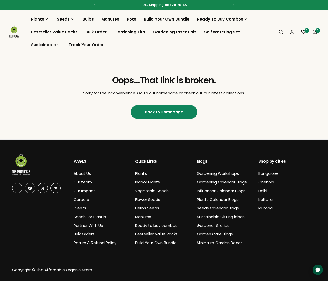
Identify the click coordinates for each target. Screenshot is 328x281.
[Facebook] (17, 188)
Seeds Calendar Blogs (218, 208)
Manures (143, 216)
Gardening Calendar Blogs (222, 182)
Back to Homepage (164, 112)
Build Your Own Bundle (156, 242)
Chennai (266, 182)
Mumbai (265, 208)
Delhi (262, 190)
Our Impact (84, 190)
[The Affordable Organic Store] (14, 31)
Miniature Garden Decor (219, 242)
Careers (81, 199)
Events (80, 208)
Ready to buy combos (156, 225)
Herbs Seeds (147, 208)
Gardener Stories (213, 225)
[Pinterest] (55, 188)
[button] (95, 5)
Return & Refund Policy (95, 242)
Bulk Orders (84, 234)
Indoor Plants (147, 182)
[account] (292, 31)
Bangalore (268, 173)
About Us (82, 173)
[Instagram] (30, 188)
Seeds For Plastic (90, 216)
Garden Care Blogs (215, 234)
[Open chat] (318, 270)
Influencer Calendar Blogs (221, 190)
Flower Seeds (147, 199)
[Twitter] (43, 188)
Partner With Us (88, 225)
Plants (141, 173)
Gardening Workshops (218, 173)
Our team (83, 182)
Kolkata (265, 199)
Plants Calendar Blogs (218, 199)
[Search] (280, 31)
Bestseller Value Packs (156, 234)
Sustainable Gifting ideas (221, 216)
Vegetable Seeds (152, 190)
